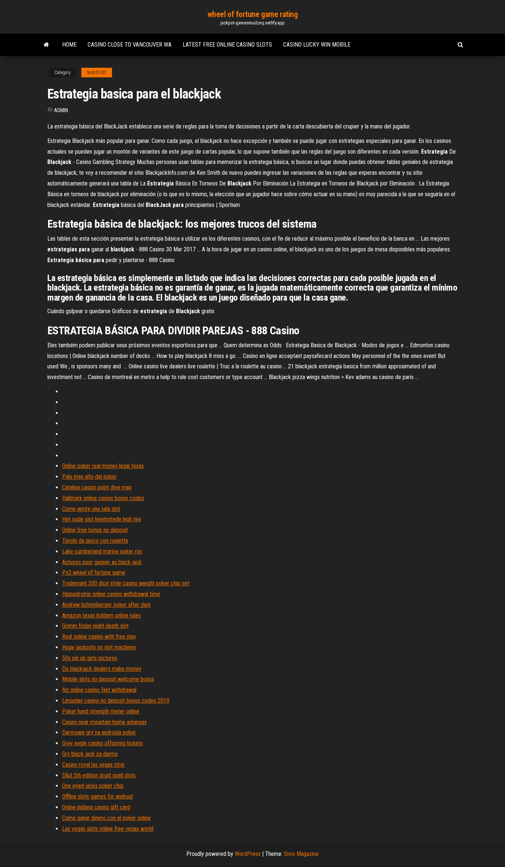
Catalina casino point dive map (97, 487)
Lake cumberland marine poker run (102, 551)
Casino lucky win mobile (316, 44)
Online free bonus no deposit (95, 529)
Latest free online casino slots (227, 44)
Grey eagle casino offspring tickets (102, 743)
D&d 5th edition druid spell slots (99, 775)
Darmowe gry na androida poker (99, 732)
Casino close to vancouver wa (130, 44)
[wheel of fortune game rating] (46, 45)
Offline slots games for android (97, 796)
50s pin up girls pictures (89, 658)
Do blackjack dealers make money (102, 668)
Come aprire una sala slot (91, 508)
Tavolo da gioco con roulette (95, 540)
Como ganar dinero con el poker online (106, 817)
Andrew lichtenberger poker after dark (106, 604)
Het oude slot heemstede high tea (101, 519)
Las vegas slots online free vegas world (107, 828)
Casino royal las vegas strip (93, 764)
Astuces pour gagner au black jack (102, 562)
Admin (61, 110)
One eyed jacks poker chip (92, 785)
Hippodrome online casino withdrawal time (111, 593)
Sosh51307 (96, 72)
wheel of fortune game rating (252, 14)
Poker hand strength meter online (100, 711)
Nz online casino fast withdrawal (99, 689)
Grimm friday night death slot (95, 625)
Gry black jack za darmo (90, 753)
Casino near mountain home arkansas (104, 722)
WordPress (248, 853)
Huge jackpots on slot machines (99, 647)
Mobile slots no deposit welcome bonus (108, 679)
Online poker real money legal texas (103, 465)
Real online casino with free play (99, 636)
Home (69, 44)
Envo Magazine (301, 853)
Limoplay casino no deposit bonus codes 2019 (115, 700)
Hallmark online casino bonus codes (103, 498)
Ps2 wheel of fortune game (93, 572)
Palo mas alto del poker (89, 476)
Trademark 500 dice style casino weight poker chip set (125, 583)
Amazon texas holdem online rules (101, 615)
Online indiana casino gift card (96, 807)
